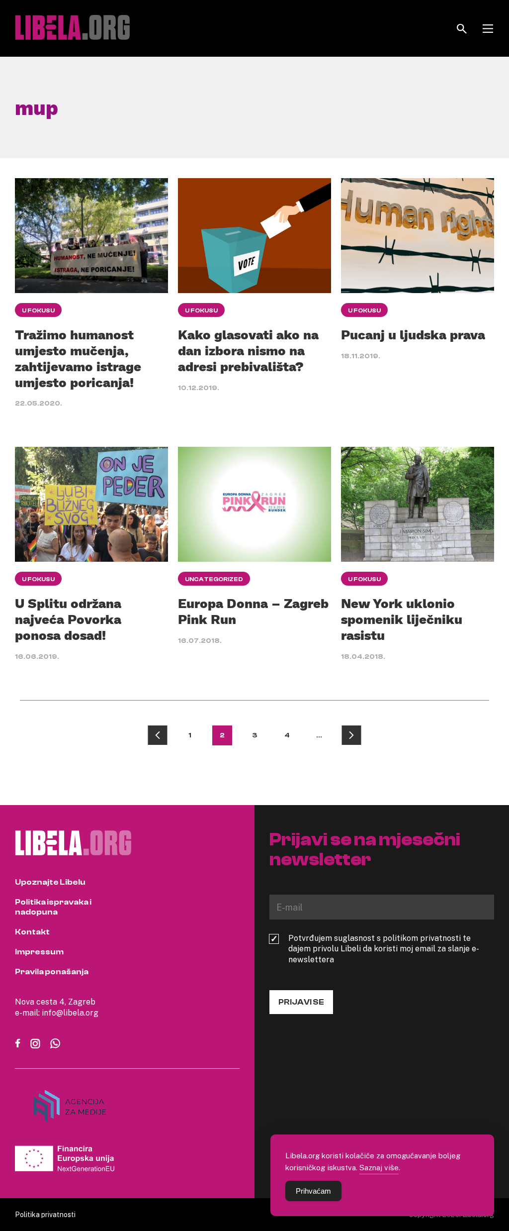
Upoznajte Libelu (50, 882)
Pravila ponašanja (51, 971)
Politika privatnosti (45, 1214)
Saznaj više (379, 1167)
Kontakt (32, 931)
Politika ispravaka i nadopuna (53, 907)
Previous (158, 735)
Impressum (39, 951)
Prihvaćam (313, 1191)
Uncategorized (214, 579)
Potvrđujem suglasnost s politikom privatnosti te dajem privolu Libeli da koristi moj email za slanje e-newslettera (383, 949)
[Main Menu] (488, 28)
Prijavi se (301, 1002)
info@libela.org (70, 1013)
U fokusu (38, 310)
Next (351, 735)
